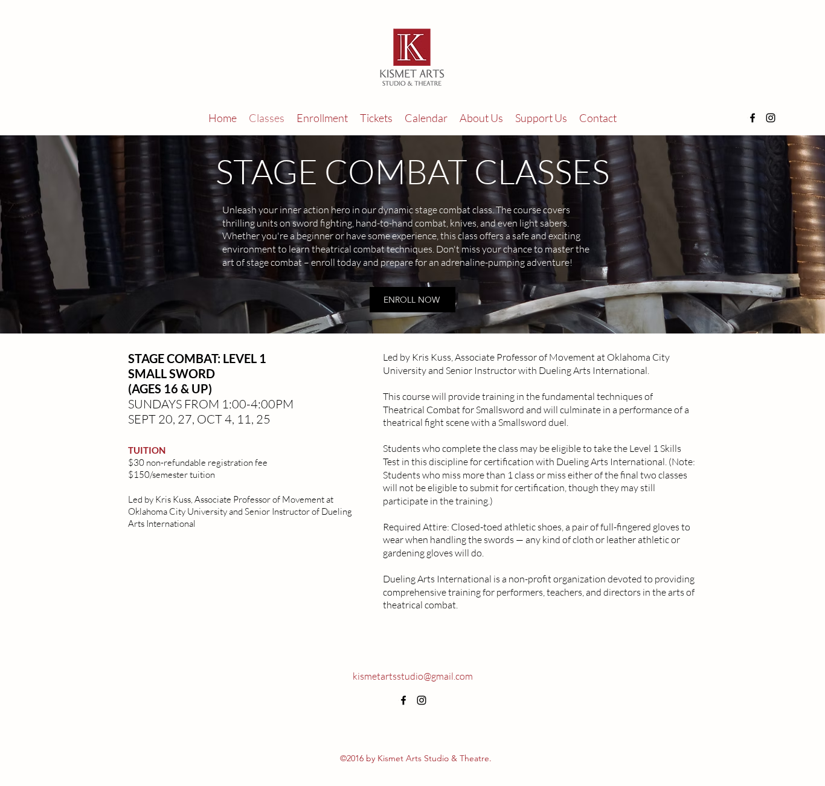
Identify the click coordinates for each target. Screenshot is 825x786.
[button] (322, 118)
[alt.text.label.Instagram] (771, 118)
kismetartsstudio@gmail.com (413, 676)
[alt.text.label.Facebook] (752, 118)
